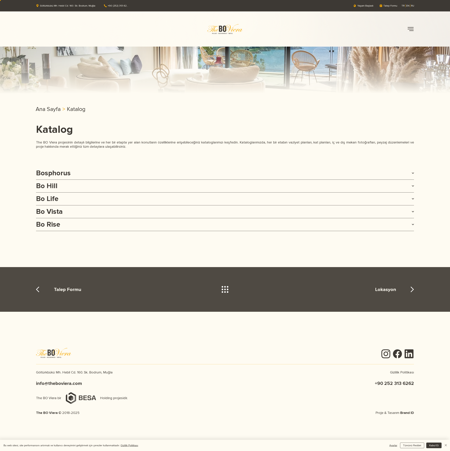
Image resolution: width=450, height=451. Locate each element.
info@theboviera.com (59, 383)
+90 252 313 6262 (394, 383)
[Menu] (410, 29)
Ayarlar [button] (393, 445)
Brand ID (407, 413)
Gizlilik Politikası (402, 372)
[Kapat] (446, 445)
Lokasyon (385, 289)
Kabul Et (434, 445)
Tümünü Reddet (412, 445)
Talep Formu (67, 289)
